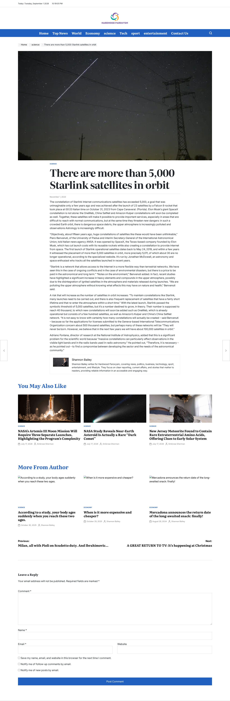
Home (44, 33)
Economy (92, 33)
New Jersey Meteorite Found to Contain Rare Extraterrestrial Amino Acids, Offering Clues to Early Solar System (180, 434)
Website (122, 644)
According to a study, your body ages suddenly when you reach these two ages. (46, 516)
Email (22, 644)
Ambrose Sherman (45, 444)
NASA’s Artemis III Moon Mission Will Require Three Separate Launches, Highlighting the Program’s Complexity (49, 434)
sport (135, 33)
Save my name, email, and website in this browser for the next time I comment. (66, 658)
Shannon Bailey (48, 525)
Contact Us (179, 33)
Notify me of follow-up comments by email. (46, 664)
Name (22, 630)
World (77, 33)
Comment (24, 591)
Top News (60, 33)
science (110, 33)
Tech (123, 33)
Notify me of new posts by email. (40, 670)
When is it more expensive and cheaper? (108, 514)
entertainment (155, 33)
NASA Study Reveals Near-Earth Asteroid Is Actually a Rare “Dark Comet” (110, 434)
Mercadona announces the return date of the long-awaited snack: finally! (180, 514)
